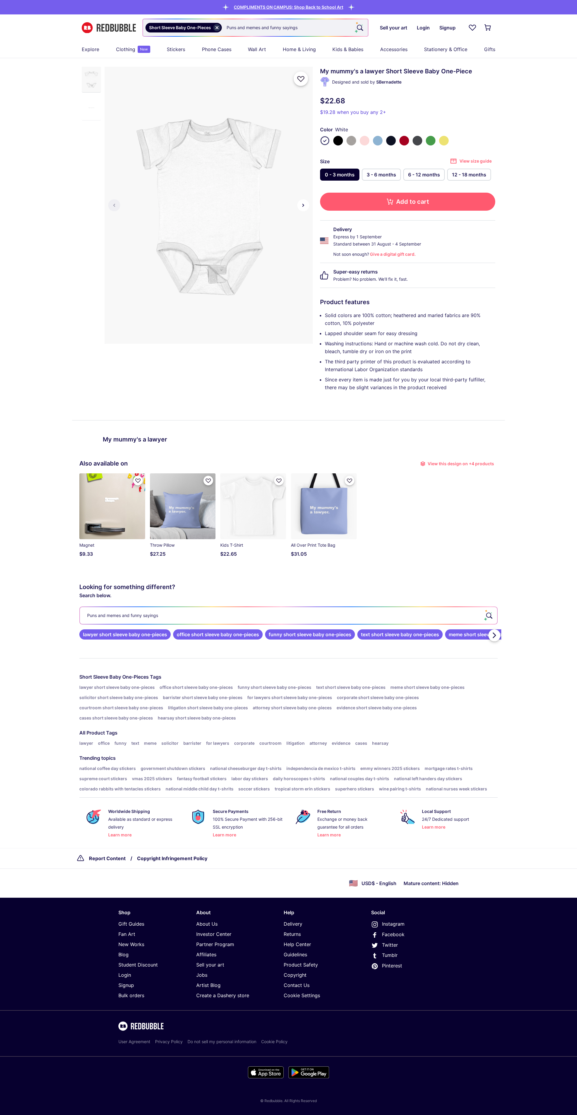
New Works (131, 944)
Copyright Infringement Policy (172, 858)
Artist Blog (208, 985)
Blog (123, 955)
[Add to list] (301, 79)
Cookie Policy (274, 1041)
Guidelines (295, 955)
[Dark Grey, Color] (417, 140)
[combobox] (255, 27)
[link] (125, 634)
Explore (90, 49)
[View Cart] (488, 27)
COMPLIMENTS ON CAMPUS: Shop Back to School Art (288, 7)
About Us (207, 924)
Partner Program (215, 944)
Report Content (107, 858)
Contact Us (297, 985)
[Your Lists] (472, 27)
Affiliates (206, 955)
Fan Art (126, 934)
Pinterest (392, 966)
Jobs (201, 975)
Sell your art (210, 965)
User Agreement (134, 1041)
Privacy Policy (169, 1041)
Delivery (293, 924)
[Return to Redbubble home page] (109, 27)
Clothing (132, 49)
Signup (126, 985)
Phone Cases (216, 49)
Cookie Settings (302, 995)
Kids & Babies (347, 49)
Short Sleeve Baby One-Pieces (114, 677)
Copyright (295, 975)
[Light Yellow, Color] (444, 140)
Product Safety (301, 965)
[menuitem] (90, 49)
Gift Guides (131, 924)
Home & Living (299, 49)
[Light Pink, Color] (364, 140)
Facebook (393, 934)
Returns (292, 934)
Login (124, 975)
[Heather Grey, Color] (351, 140)
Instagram (393, 924)
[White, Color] (325, 140)
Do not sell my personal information (222, 1041)
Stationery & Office (445, 49)
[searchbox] (288, 615)
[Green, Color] (430, 140)
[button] (288, 7)
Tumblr (390, 955)
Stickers (176, 49)
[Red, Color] (404, 140)
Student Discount (138, 965)
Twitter (390, 945)
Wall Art (257, 49)
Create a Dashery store (222, 995)
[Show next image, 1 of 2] (303, 205)
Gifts (489, 49)
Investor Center (213, 934)
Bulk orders (131, 995)
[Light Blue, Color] (378, 140)
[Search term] (359, 28)
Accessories (394, 49)
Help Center (297, 944)
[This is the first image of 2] (114, 205)
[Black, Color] (338, 140)
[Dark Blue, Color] (391, 140)
